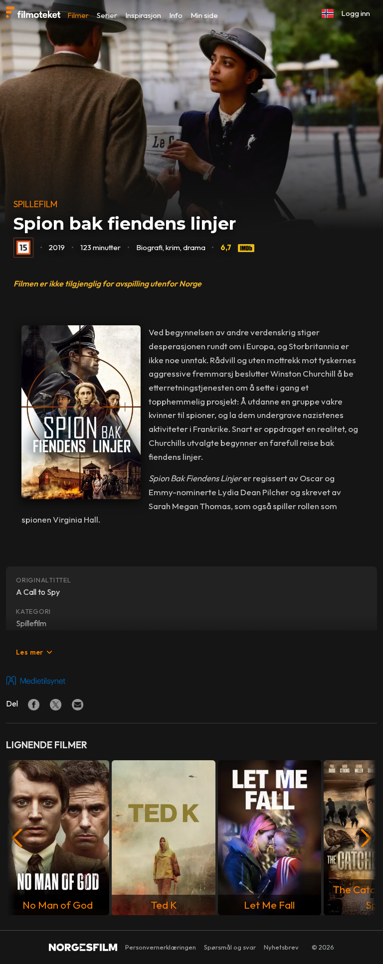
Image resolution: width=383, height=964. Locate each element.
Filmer (78, 15)
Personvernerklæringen (160, 947)
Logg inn (355, 13)
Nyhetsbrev (281, 947)
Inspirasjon (143, 15)
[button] (328, 13)
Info (176, 15)
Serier (107, 15)
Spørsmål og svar (230, 947)
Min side (204, 15)
